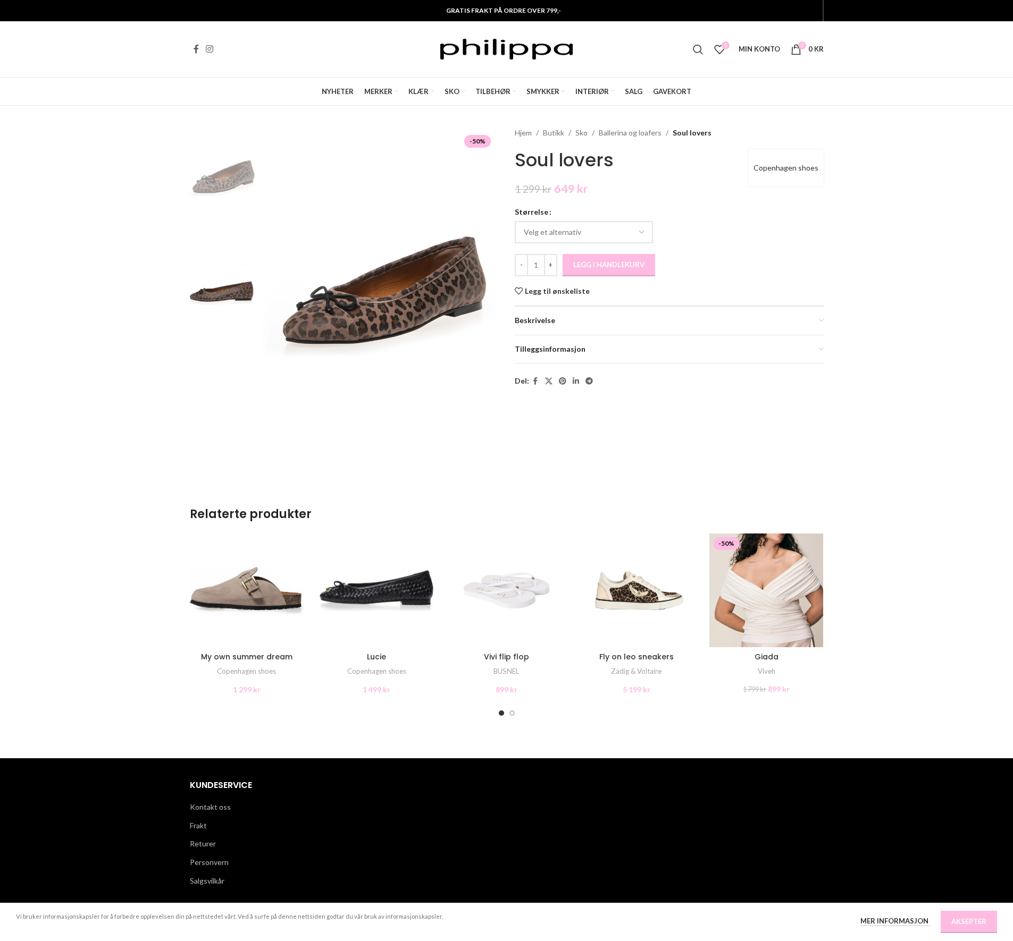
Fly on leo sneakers (636, 656)
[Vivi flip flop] (506, 590)
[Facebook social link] (196, 49)
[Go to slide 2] (512, 713)
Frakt (198, 825)
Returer (203, 843)
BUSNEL (506, 671)
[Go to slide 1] (501, 713)
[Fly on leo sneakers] (636, 590)
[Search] (698, 49)
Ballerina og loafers (630, 132)
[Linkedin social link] (576, 381)
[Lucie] (376, 590)
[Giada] (766, 590)
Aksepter (968, 921)
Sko (581, 132)
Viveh (766, 671)
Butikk (553, 132)
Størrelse (531, 211)
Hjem (523, 132)
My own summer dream (246, 656)
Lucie (376, 656)
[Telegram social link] (589, 381)
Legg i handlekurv (608, 264)
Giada (766, 656)
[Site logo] (506, 48)
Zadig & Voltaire (636, 671)
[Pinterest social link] (563, 381)
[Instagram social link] (210, 49)
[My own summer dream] (247, 590)
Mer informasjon (895, 921)
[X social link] (549, 381)
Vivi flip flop (506, 656)
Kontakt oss (210, 806)
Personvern (209, 862)
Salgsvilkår (207, 880)
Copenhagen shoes (786, 167)
